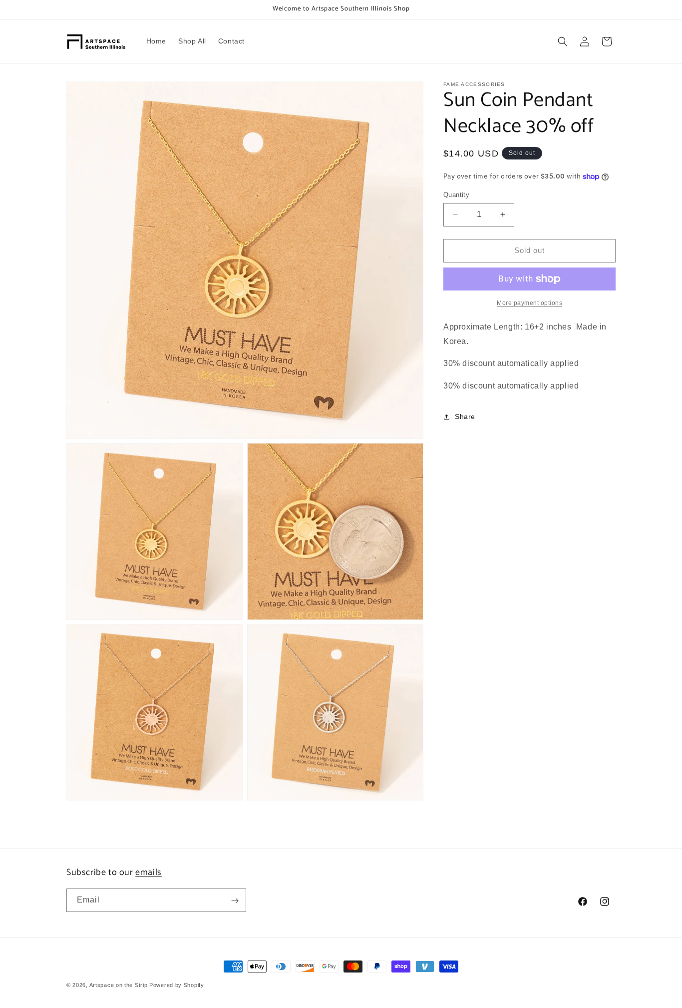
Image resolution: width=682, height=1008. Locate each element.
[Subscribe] (235, 900)
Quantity (456, 194)
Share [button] (465, 416)
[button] (563, 41)
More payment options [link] (529, 303)
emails (148, 872)
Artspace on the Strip (118, 985)
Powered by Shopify (176, 985)
